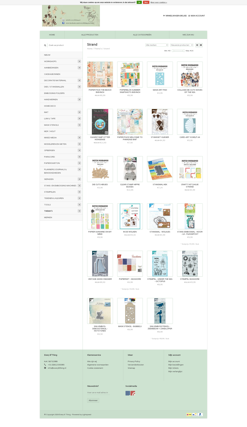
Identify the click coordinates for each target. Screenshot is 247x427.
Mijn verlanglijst (175, 371)
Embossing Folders (54, 93)
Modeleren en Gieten (55, 144)
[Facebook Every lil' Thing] (128, 393)
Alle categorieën (142, 35)
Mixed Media (50, 137)
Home (52, 35)
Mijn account (197, 15)
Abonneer (93, 400)
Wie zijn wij (188, 35)
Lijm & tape (49, 118)
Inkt (46, 112)
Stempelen (49, 192)
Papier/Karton (52, 163)
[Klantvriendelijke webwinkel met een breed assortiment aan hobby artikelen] (89, 16)
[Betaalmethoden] (189, 414)
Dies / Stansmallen (54, 87)
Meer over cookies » (159, 2)
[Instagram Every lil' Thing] (133, 393)
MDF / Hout (50, 131)
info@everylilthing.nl (57, 368)
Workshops (50, 61)
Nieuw (47, 55)
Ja (139, 2)
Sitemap (131, 368)
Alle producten (89, 35)
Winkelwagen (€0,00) (176, 15)
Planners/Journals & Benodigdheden (55, 171)
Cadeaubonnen (52, 74)
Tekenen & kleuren (54, 198)
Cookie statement (95, 368)
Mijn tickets (173, 368)
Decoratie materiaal (55, 80)
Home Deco (50, 106)
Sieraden (48, 179)
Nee (146, 2)
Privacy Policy (134, 361)
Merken (48, 217)
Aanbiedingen (51, 67)
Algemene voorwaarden (97, 365)
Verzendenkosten (136, 365)
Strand (107, 48)
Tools (47, 204)
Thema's (48, 211)
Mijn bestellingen (176, 365)
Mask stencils (51, 125)
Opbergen (49, 150)
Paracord (49, 157)
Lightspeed (86, 414)
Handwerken (51, 99)
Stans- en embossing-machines (60, 185)
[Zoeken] (45, 45)
